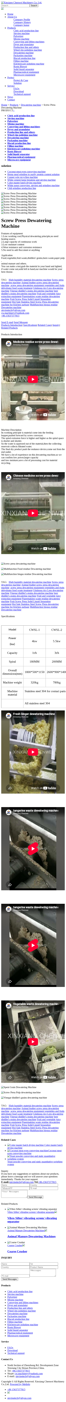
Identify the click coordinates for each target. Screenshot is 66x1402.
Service (11, 86)
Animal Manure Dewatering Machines (26, 1230)
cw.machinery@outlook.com (15, 313)
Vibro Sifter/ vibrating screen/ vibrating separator (30, 1212)
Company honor (21, 25)
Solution (18, 83)
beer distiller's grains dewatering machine (29, 292)
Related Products (9, 328)
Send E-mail (7, 322)
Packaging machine (23, 55)
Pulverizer (18, 36)
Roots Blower (20, 66)
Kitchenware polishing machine (29, 63)
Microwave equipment (24, 74)
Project (10, 77)
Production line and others (26, 47)
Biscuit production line (24, 58)
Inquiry (56, 325)
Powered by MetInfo (20, 1384)
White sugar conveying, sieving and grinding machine (33, 185)
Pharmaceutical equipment (26, 72)
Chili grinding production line (21, 188)
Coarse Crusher (14, 1245)
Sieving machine (22, 33)
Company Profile (22, 19)
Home (10, 14)
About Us (12, 16)
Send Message (21, 322)
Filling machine (21, 61)
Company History (22, 22)
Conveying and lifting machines (29, 41)
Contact (11, 99)
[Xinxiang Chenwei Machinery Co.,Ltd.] (21, 2)
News (10, 97)
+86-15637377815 (10, 315)
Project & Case (21, 80)
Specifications (30, 325)
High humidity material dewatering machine (30, 279)
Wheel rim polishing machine (28, 50)
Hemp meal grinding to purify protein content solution (33, 174)
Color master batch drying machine (24, 182)
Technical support (22, 94)
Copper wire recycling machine (22, 177)
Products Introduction (11, 325)
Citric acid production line (26, 30)
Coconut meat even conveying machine (26, 171)
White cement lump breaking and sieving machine (31, 180)
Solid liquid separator (24, 69)
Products (11, 28)
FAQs (16, 88)
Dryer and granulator (24, 44)
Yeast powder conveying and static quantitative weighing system (34, 1163)
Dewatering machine (24, 52)
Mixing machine (21, 39)
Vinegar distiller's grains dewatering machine (31, 291)
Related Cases (44, 325)
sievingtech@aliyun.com (13, 310)
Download (19, 91)
